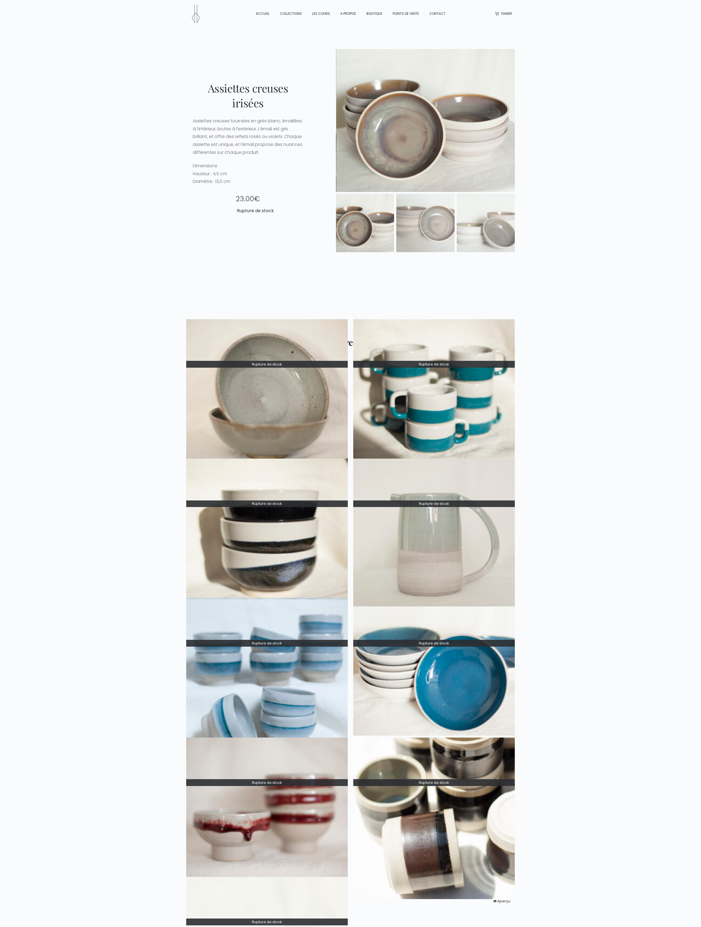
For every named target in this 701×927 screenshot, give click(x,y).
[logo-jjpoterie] (195, 6)
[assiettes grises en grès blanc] (425, 120)
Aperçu (503, 901)
